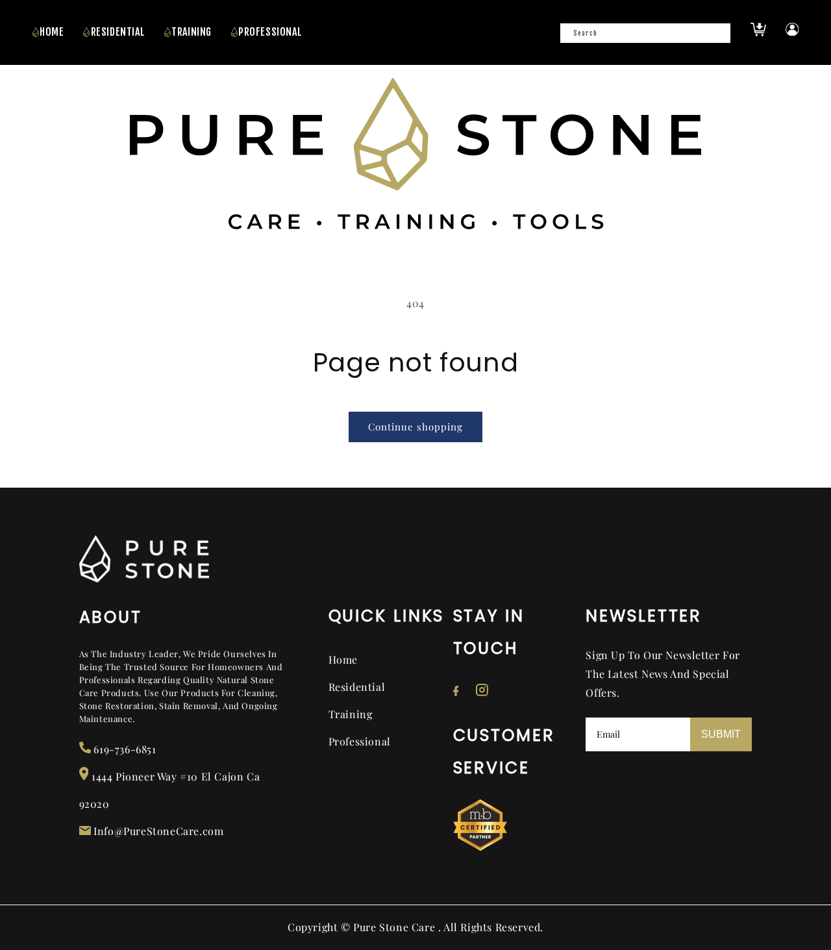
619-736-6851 (123, 749)
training (191, 31)
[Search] (716, 37)
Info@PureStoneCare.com (157, 831)
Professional (360, 741)
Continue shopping (415, 426)
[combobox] (645, 33)
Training (351, 714)
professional (270, 31)
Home (52, 31)
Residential (118, 31)
